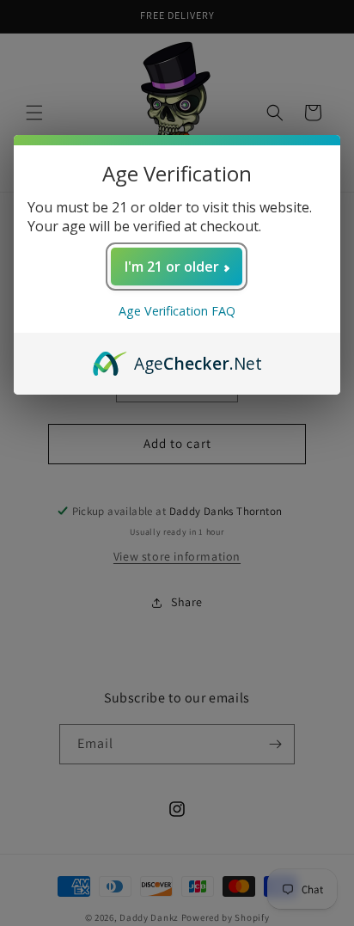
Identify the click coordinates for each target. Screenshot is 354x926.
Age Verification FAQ (177, 311)
